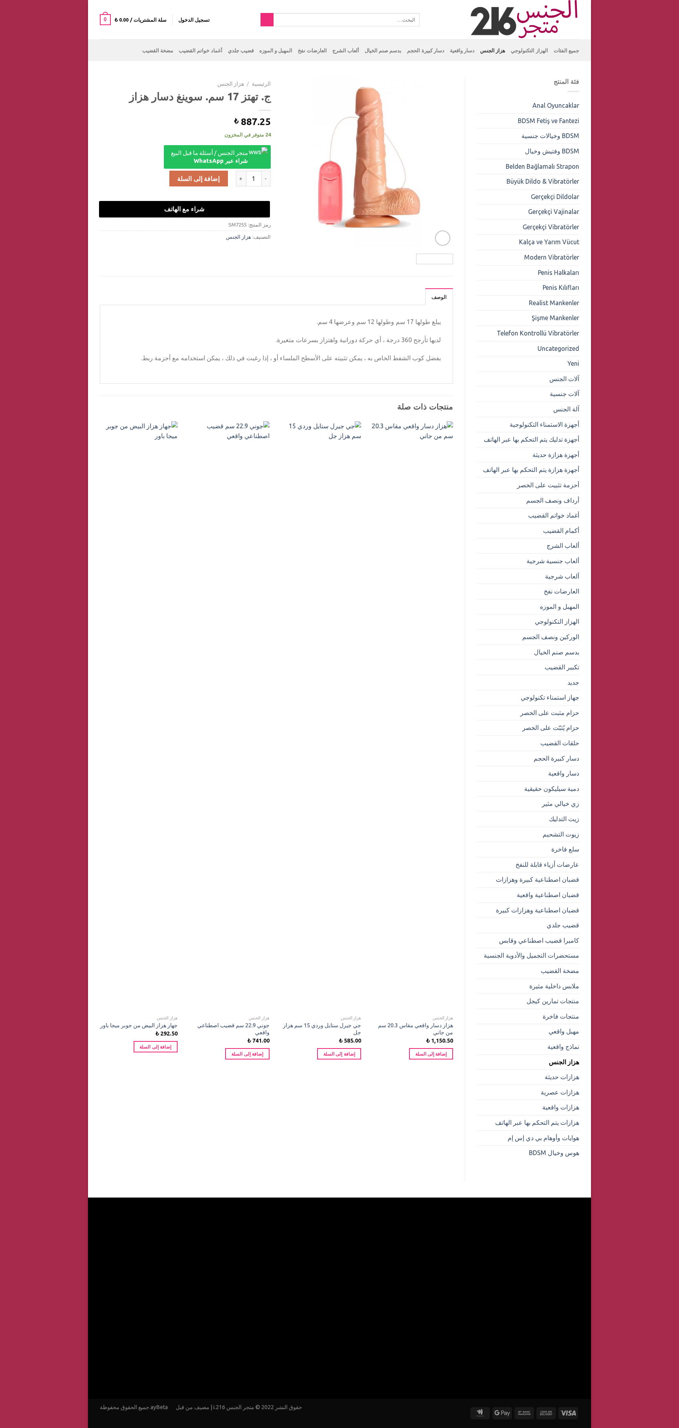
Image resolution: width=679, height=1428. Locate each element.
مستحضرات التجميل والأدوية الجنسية (531, 955)
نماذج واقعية (563, 1046)
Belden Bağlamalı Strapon (542, 166)
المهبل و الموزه (276, 50)
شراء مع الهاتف (184, 208)
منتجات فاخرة (561, 1016)
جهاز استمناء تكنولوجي (550, 697)
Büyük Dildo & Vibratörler (542, 181)
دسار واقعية (462, 50)
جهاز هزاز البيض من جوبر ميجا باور (139, 1025)
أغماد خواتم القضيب (200, 50)
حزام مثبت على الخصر (549, 712)
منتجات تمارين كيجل (553, 1000)
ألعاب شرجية (562, 576)
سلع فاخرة (565, 849)
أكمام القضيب (561, 530)
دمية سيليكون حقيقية (551, 788)
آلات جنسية (564, 393)
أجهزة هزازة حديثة (555, 454)
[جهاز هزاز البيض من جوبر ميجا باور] (136, 716)
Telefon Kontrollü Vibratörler (538, 333)
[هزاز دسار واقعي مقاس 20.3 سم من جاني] (412, 716)
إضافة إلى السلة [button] (431, 1053)
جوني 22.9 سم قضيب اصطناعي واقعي (233, 1029)
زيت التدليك (564, 818)
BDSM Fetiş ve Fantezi (548, 120)
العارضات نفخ (312, 50)
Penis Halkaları (558, 272)
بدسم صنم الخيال (383, 50)
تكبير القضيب (562, 667)
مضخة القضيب (157, 50)
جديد (573, 682)
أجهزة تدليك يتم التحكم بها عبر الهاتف (531, 439)
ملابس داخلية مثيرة (554, 985)
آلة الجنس (566, 409)
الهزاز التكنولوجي (529, 50)
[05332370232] (431, 19)
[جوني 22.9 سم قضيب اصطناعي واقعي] (228, 716)
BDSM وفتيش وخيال (552, 151)
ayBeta (159, 1407)
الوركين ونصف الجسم (550, 636)
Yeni (573, 363)
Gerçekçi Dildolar (555, 196)
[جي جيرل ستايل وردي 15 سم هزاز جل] (320, 716)
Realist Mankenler (554, 302)
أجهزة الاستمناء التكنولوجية (544, 424)
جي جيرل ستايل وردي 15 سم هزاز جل (322, 1029)
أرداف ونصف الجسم (552, 500)
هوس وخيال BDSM (554, 1152)
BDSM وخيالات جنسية (550, 135)
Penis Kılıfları (561, 287)
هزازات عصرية (560, 1092)
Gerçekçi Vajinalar (553, 211)
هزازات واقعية (560, 1107)
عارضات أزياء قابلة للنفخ (547, 864)
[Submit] (267, 19)
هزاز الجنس (492, 50)
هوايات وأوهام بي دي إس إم (543, 1137)
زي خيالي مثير (560, 803)
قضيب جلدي (241, 50)
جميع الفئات (566, 50)
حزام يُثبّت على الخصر (550, 727)
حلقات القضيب (559, 742)
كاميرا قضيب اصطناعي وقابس (539, 940)
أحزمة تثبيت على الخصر (548, 484)
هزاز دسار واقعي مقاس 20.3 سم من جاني (415, 1029)
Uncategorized (558, 348)
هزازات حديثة (562, 1076)
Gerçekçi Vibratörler (551, 226)
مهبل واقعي (564, 1031)
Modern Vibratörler (551, 257)
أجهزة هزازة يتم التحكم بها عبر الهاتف (531, 469)
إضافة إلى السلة (198, 178)
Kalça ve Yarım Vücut (549, 241)
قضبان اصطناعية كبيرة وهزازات (537, 879)
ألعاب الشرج (345, 50)
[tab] (439, 296)
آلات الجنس (564, 378)
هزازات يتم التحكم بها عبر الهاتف (537, 1122)
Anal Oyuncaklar (555, 105)
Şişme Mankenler (555, 317)
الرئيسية (261, 84)
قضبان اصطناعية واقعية (548, 894)
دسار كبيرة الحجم (425, 50)
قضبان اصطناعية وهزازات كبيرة (537, 910)
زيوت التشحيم (561, 834)
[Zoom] (442, 238)
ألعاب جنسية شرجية (553, 560)
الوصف (439, 297)
